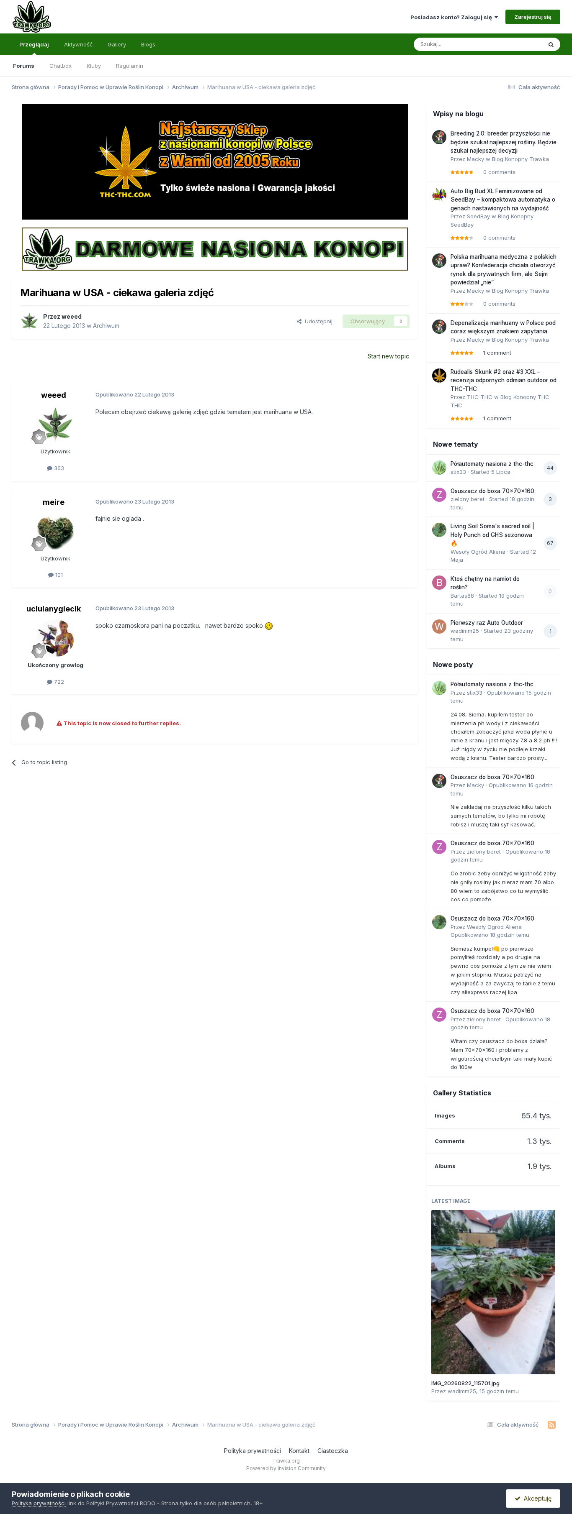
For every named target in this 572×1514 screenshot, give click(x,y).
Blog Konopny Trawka (520, 159)
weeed (72, 316)
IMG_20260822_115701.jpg (465, 1383)
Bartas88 (462, 595)
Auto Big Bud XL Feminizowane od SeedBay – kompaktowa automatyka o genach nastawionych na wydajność (503, 200)
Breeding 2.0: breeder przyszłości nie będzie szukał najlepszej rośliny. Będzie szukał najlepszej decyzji (504, 142)
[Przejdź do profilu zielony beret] (439, 495)
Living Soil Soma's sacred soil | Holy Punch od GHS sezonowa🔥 (492, 535)
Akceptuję (535, 1498)
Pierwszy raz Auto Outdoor (487, 622)
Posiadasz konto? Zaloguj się (452, 17)
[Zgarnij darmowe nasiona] (215, 248)
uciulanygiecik (53, 608)
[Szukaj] (551, 44)
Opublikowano (490, 934)
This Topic (517, 44)
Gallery (117, 44)
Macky (475, 159)
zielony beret (467, 499)
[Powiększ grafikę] (269, 625)
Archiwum (106, 325)
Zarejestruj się (532, 16)
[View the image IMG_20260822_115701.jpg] (493, 1292)
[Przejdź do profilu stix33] (439, 467)
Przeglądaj (34, 44)
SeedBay (478, 216)
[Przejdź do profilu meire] (55, 531)
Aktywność (78, 44)
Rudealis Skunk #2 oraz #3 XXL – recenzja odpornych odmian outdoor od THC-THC (504, 380)
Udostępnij (316, 321)
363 (58, 468)
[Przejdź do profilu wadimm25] (439, 626)
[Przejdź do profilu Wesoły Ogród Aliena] (439, 530)
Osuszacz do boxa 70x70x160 (492, 491)
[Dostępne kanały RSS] (551, 1425)
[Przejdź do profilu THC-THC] (439, 375)
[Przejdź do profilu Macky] (439, 137)
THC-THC (479, 397)
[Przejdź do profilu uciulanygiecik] (55, 638)
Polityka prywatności (252, 1450)
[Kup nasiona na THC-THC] (215, 161)
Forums (23, 65)
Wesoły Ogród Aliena (478, 551)
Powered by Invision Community (286, 1468)
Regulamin (129, 65)
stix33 (458, 471)
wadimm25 (465, 630)
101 (58, 574)
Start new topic (388, 356)
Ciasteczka (332, 1450)
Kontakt (299, 1450)
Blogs (148, 44)
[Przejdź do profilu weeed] (29, 321)
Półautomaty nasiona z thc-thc (492, 463)
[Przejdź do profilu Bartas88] (439, 582)
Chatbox (60, 65)
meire (53, 502)
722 (58, 681)
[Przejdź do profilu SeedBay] (439, 195)
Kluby (94, 65)
